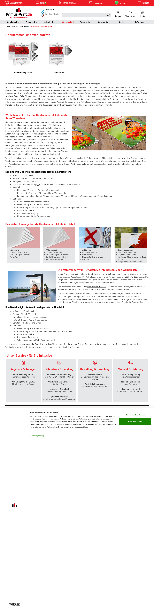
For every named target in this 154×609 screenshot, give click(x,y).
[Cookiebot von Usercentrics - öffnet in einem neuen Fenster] (14, 604)
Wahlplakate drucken (96, 286)
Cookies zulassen (135, 421)
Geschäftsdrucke (14, 22)
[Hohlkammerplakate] (23, 54)
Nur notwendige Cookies (135, 415)
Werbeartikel (86, 22)
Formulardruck (32, 22)
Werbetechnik (68, 22)
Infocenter (139, 22)
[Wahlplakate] (59, 54)
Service (122, 22)
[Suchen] (108, 15)
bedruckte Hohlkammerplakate (18, 125)
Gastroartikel (103, 22)
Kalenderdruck (50, 22)
